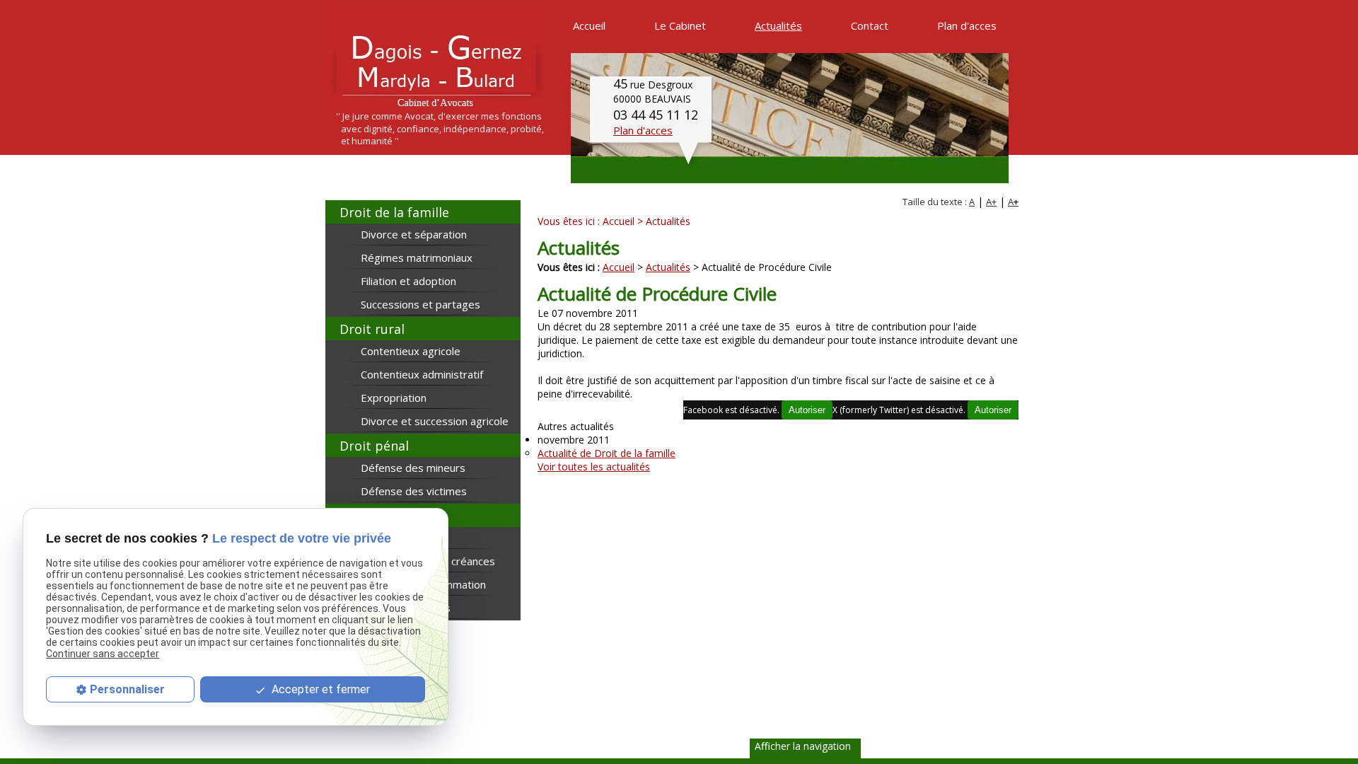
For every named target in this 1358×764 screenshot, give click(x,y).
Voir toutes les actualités (594, 466)
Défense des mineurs (413, 468)
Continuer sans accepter (102, 653)
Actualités (668, 267)
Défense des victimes (414, 491)
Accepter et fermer (319, 689)
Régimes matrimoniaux (416, 257)
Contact (869, 25)
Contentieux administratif (422, 374)
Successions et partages (420, 304)
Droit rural (372, 328)
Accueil (618, 221)
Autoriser (993, 410)
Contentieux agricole (410, 351)
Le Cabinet (680, 25)
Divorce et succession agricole (435, 421)
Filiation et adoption (408, 281)
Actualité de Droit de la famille (606, 453)
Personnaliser (127, 689)
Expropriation (393, 397)
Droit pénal (374, 445)
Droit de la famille (394, 212)
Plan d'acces (643, 130)
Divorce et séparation (414, 234)
